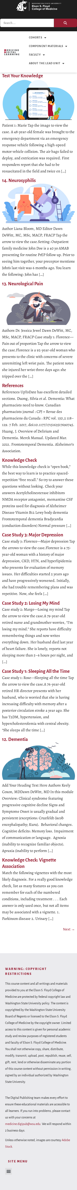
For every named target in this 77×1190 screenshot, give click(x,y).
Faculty (35, 54)
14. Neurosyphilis (19, 180)
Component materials (46, 46)
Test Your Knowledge (22, 75)
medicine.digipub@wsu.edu (22, 1124)
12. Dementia (15, 739)
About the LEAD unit (45, 63)
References (12, 385)
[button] (8, 1171)
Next (69, 929)
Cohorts (35, 37)
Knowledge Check (19, 460)
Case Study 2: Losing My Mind (31, 603)
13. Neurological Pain (22, 283)
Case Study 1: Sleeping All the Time (36, 671)
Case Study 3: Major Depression (32, 535)
